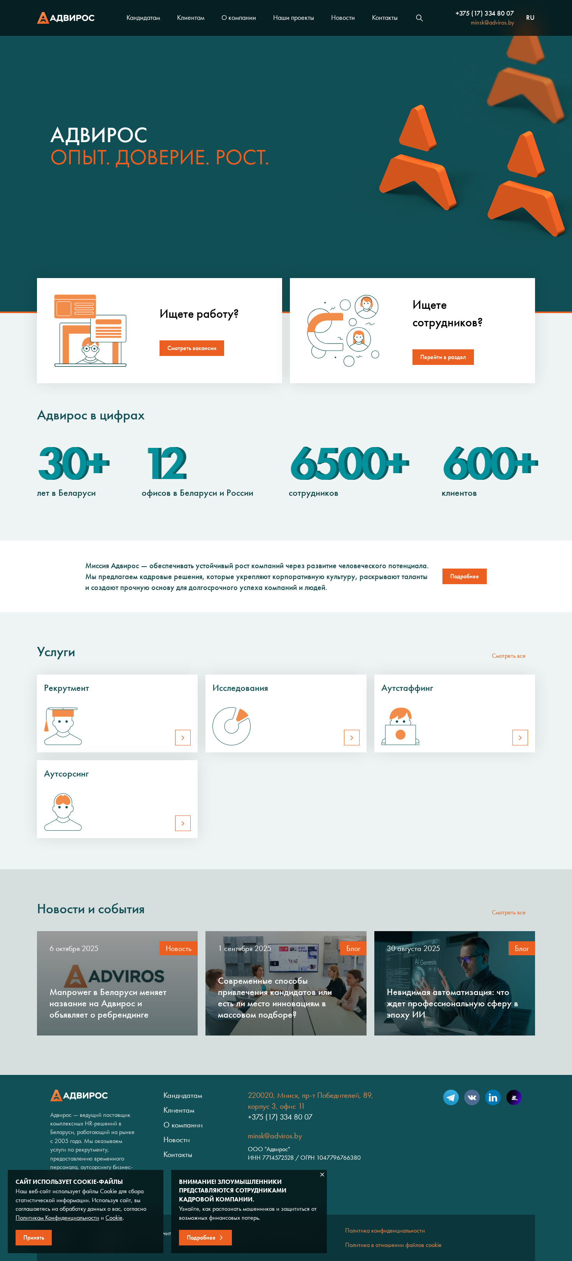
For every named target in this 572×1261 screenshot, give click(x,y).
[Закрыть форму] (322, 1174)
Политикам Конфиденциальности (57, 1217)
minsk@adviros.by (492, 22)
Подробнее (464, 576)
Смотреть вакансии (191, 348)
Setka (514, 1097)
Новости (343, 17)
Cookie (114, 1217)
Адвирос (66, 18)
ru (530, 18)
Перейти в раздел (443, 357)
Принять (33, 1237)
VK (472, 1097)
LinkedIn (493, 1097)
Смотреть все (509, 655)
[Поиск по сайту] (419, 18)
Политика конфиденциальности (385, 1230)
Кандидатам (143, 17)
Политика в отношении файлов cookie (393, 1245)
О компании (238, 17)
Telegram (451, 1097)
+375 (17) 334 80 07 (485, 13)
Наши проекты (293, 17)
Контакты (385, 17)
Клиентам (190, 17)
